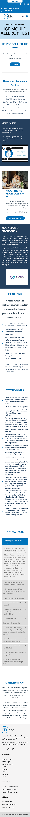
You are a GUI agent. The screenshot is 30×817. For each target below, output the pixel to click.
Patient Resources (7, 764)
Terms (4, 777)
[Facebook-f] (20, 4)
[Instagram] (24, 4)
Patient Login (6, 762)
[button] (22, 16)
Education (5, 774)
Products (4, 769)
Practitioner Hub (7, 759)
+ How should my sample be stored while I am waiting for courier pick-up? (12, 612)
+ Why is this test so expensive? (13, 598)
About (4, 767)
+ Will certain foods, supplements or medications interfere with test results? (12, 621)
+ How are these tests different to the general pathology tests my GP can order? (14, 591)
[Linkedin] (28, 4)
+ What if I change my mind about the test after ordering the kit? (13, 662)
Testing (4, 772)
